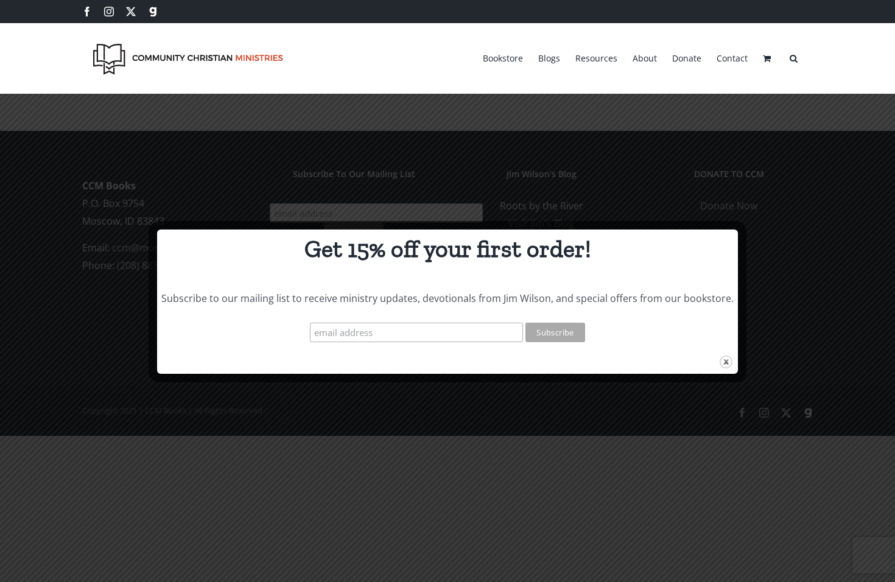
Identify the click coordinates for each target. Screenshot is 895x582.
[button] (794, 56)
